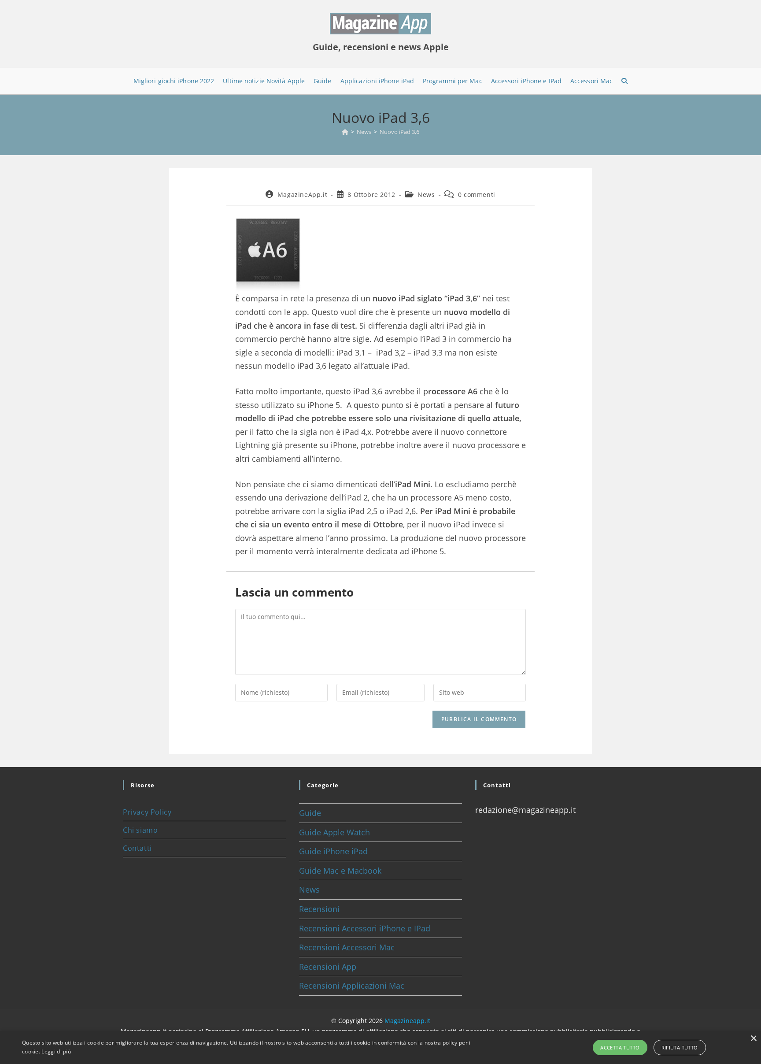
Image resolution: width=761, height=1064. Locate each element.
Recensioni (319, 909)
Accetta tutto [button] (619, 1047)
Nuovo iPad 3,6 (399, 132)
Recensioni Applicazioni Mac (351, 985)
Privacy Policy (147, 812)
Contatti (137, 848)
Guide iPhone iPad (333, 851)
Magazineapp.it (407, 1020)
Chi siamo (140, 830)
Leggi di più (56, 1051)
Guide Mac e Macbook (340, 870)
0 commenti (476, 194)
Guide (310, 813)
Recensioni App (327, 966)
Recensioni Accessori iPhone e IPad (364, 928)
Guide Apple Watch (334, 832)
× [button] (753, 1038)
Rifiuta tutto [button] (679, 1047)
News (426, 194)
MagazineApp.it (302, 194)
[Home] (345, 132)
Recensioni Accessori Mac (347, 947)
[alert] (380, 1047)
